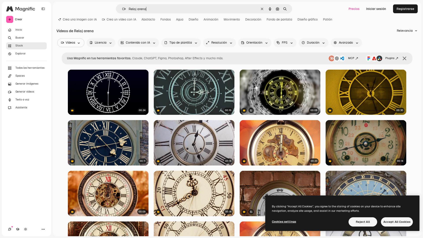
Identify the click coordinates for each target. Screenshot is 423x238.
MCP (351, 58)
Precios (354, 9)
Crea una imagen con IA (80, 19)
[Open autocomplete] (122, 9)
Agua (179, 19)
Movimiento (232, 19)
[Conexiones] (9, 229)
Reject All (363, 222)
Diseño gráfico (307, 19)
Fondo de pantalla (279, 19)
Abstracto (148, 19)
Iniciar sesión (376, 9)
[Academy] (17, 229)
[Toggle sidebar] (43, 8)
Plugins (389, 58)
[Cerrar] (404, 58)
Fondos (165, 19)
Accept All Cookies (396, 222)
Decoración (253, 19)
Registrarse (405, 9)
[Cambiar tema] (25, 229)
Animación (211, 19)
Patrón (327, 19)
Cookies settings (284, 221)
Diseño (193, 19)
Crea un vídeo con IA (121, 19)
